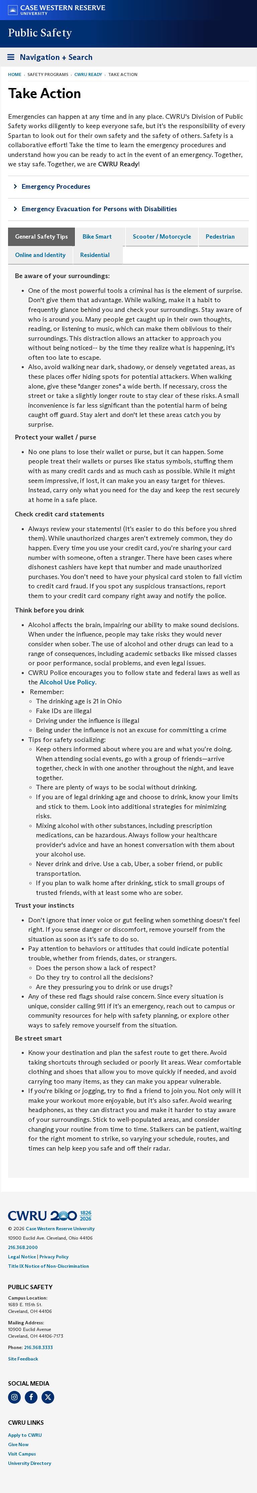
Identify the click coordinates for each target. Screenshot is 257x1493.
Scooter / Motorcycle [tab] (162, 236)
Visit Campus (22, 1454)
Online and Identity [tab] (40, 255)
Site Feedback (23, 1359)
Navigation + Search (48, 59)
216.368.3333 (38, 1347)
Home (14, 74)
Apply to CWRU (25, 1435)
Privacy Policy (54, 1257)
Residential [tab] (95, 255)
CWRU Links (26, 1423)
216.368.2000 (23, 1247)
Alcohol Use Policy (67, 682)
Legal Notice (22, 1257)
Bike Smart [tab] (97, 236)
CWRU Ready (88, 74)
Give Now (18, 1444)
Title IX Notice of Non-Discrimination (48, 1266)
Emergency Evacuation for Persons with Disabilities (99, 209)
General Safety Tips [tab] (41, 236)
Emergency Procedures (55, 186)
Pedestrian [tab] (220, 236)
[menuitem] (128, 1435)
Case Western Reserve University (60, 1229)
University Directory (29, 1463)
